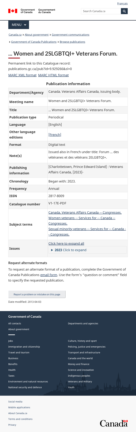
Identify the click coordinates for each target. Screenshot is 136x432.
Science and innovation (81, 369)
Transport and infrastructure (84, 352)
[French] (54, 134)
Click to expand (70, 250)
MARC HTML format (53, 75)
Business (13, 358)
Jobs (10, 340)
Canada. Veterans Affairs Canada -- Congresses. (85, 212)
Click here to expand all (66, 243)
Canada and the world (80, 358)
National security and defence (25, 387)
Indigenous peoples (79, 375)
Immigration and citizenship (24, 346)
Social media (15, 401)
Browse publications (72, 42)
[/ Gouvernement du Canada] (31, 10)
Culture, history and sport (82, 340)
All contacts (14, 323)
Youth (71, 387)
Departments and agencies (83, 323)
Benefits (12, 364)
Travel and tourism (18, 352)
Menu (17, 24)
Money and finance (78, 364)
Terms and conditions (20, 419)
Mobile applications (19, 407)
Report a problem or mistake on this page (37, 294)
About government (37, 34)
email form (48, 275)
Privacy (12, 424)
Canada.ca (15, 34)
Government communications (70, 34)
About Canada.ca (17, 413)
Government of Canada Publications (34, 42)
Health (12, 369)
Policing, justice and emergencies (86, 346)
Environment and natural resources (28, 381)
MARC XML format (22, 75)
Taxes (11, 375)
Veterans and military (80, 381)
